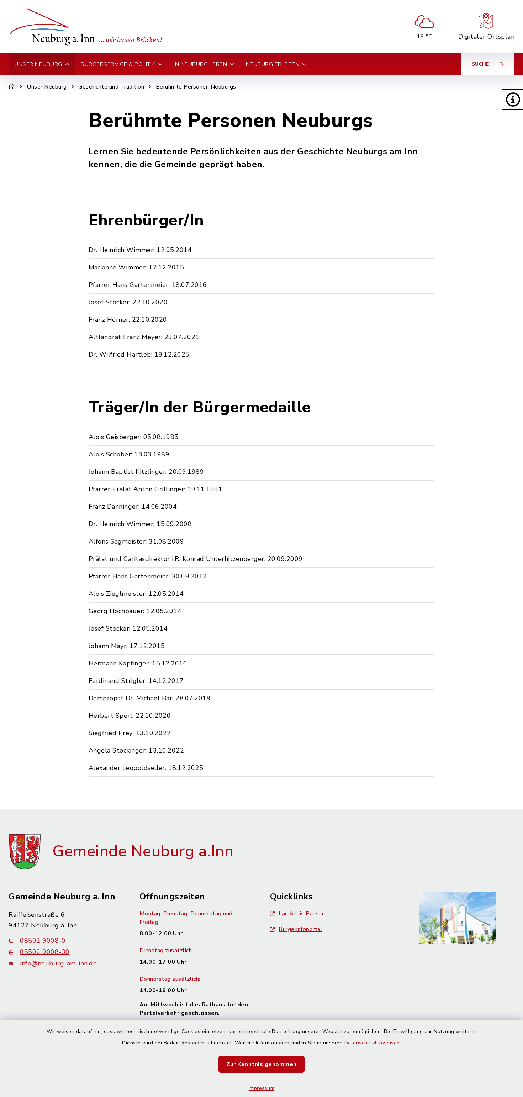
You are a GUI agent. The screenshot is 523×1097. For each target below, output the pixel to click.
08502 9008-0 (42, 940)
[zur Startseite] (88, 27)
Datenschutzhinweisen (372, 1042)
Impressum (262, 1088)
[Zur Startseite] (12, 86)
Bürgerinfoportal (300, 929)
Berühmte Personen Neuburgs (196, 87)
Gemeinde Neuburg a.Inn (142, 851)
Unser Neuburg (47, 87)
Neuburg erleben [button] (273, 64)
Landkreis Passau (302, 913)
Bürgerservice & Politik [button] (118, 64)
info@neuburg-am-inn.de (58, 963)
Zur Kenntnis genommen (261, 1064)
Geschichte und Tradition (111, 87)
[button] (512, 99)
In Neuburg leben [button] (200, 64)
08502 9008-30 (45, 952)
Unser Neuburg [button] (38, 64)
